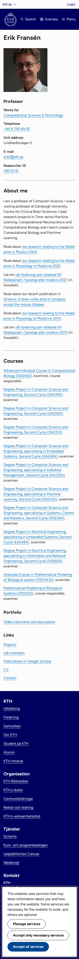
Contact (10, 678)
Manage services (26, 924)
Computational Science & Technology (33, 115)
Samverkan (12, 726)
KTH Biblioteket (16, 781)
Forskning (11, 717)
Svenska (51, 19)
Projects (10, 644)
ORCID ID (11, 171)
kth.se (7, 4)
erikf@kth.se (13, 157)
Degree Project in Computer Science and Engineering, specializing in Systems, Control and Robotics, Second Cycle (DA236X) (39, 512)
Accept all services (28, 947)
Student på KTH (16, 743)
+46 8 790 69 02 (17, 129)
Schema (10, 836)
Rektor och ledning (18, 807)
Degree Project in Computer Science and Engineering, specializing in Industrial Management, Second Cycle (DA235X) (36, 470)
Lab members (14, 653)
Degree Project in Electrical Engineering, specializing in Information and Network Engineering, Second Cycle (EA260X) (35, 555)
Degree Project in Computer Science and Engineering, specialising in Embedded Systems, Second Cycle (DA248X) (36, 451)
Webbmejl (11, 862)
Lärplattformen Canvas (21, 854)
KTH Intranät (13, 761)
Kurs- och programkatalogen (26, 845)
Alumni (9, 752)
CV (6, 669)
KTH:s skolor (13, 790)
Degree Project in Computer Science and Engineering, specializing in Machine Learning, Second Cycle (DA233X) (36, 494)
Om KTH (10, 735)
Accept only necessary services (38, 935)
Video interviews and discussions (29, 622)
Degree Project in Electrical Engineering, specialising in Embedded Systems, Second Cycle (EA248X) (37, 537)
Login (71, 4)
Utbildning (12, 708)
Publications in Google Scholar (27, 661)
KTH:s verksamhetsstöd (22, 816)
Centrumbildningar (18, 799)
